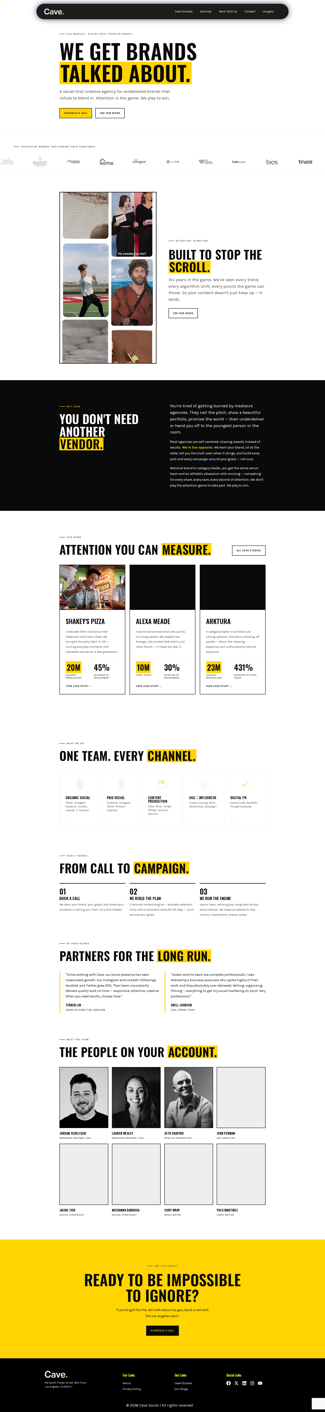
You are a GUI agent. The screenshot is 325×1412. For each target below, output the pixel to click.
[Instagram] (252, 1383)
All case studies (249, 550)
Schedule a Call (75, 112)
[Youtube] (260, 1383)
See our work (110, 112)
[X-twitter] (236, 1383)
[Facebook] (228, 1383)
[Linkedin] (244, 1383)
